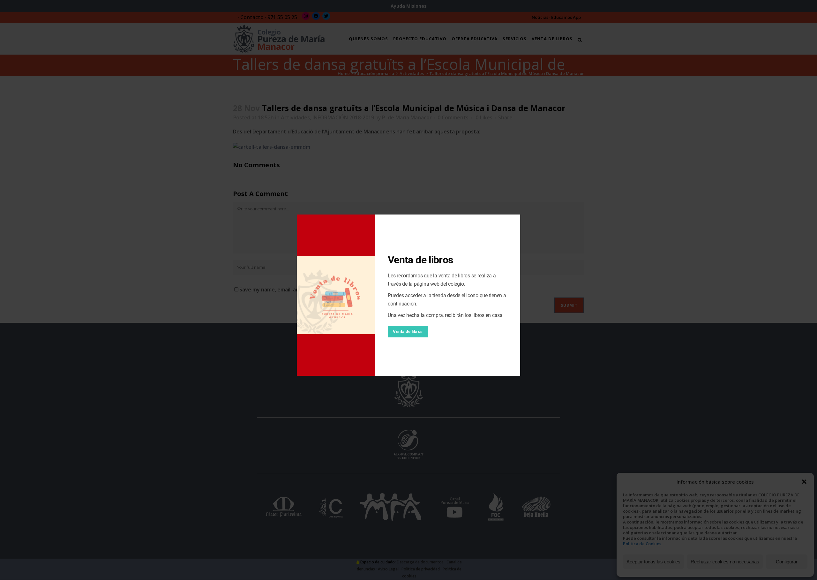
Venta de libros (408, 331)
